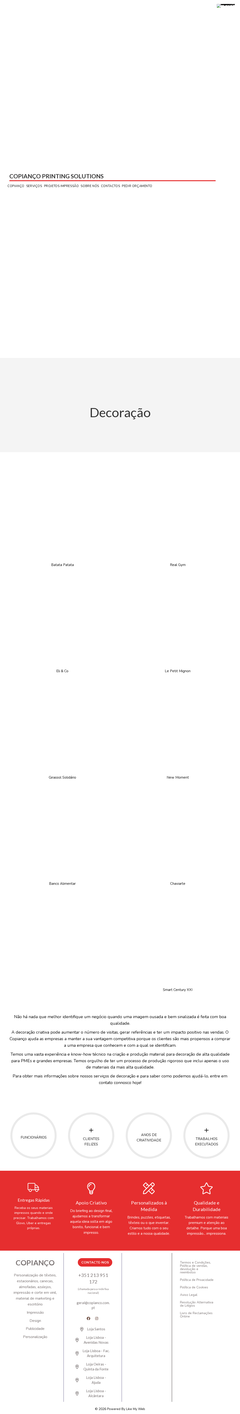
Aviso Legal (188, 1295)
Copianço (16, 186)
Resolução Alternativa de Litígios (196, 1304)
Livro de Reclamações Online (196, 1315)
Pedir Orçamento (137, 186)
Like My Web (135, 1409)
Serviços (34, 186)
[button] (88, 1318)
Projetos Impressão (61, 186)
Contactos (110, 186)
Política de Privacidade (197, 1280)
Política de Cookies (194, 1287)
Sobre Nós (90, 186)
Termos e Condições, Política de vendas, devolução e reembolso (195, 1267)
